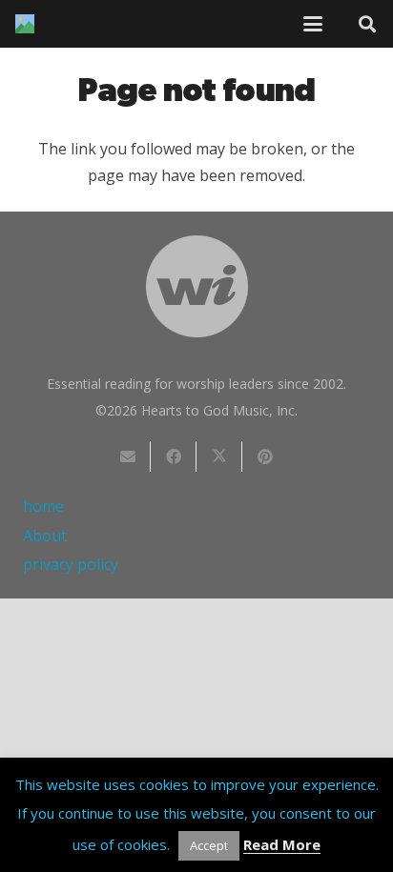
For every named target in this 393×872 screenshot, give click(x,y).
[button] (313, 23)
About (45, 535)
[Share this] (173, 456)
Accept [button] (209, 845)
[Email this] (128, 456)
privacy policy (70, 564)
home (43, 506)
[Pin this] (265, 456)
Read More (282, 844)
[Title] (24, 23)
